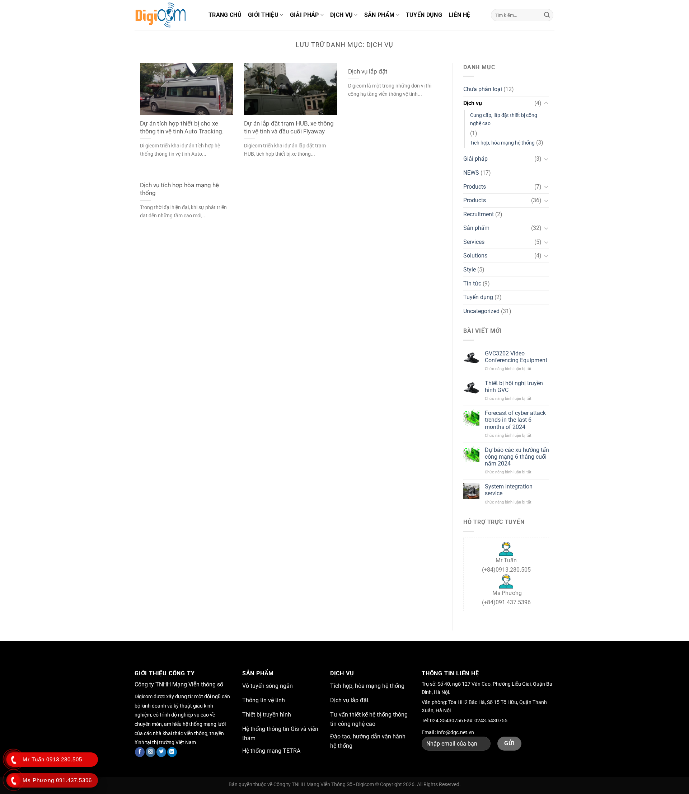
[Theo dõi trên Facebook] (140, 752)
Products (474, 186)
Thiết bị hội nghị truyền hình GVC (514, 386)
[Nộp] (547, 15)
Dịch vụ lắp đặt (368, 71)
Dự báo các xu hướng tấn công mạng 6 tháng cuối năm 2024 (517, 456)
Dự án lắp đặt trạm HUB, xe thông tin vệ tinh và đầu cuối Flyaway (289, 127)
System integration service (509, 490)
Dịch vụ (341, 14)
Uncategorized (481, 311)
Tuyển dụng (424, 14)
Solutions (475, 255)
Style (469, 269)
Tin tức (472, 283)
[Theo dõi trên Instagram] (150, 752)
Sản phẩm (379, 14)
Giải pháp (304, 14)
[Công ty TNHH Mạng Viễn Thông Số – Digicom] (166, 15)
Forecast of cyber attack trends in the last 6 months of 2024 (515, 420)
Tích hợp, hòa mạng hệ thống (502, 143)
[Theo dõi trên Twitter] (161, 752)
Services (473, 241)
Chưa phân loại (482, 89)
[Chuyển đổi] (546, 103)
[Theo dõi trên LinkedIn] (172, 752)
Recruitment (478, 214)
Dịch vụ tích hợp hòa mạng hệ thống (179, 189)
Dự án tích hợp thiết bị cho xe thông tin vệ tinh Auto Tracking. (182, 127)
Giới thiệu (263, 14)
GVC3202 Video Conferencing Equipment (516, 357)
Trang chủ (225, 14)
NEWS (471, 172)
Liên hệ (459, 14)
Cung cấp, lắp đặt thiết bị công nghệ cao (503, 119)
